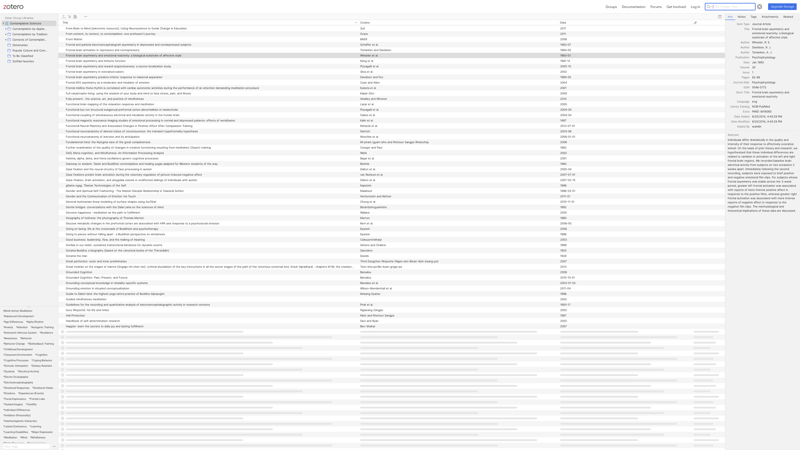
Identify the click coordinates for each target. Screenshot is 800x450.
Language (743, 101)
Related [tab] (788, 16)
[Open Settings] (759, 6)
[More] (85, 16)
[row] (391, 22)
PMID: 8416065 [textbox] (762, 111)
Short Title (743, 92)
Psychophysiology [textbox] (763, 57)
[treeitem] (29, 23)
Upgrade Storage (782, 6)
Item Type (743, 24)
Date (747, 62)
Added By (743, 126)
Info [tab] (730, 16)
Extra (746, 111)
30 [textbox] (753, 67)
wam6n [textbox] (756, 126)
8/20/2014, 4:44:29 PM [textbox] (767, 116)
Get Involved (676, 7)
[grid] (391, 235)
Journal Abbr (741, 82)
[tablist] (762, 17)
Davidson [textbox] (758, 47)
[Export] (63, 16)
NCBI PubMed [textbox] (761, 106)
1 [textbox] (752, 72)
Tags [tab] (754, 16)
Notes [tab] (742, 16)
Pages (746, 77)
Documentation (633, 7)
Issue (746, 72)
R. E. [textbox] (767, 42)
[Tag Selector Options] (54, 446)
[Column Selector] (719, 16)
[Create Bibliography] (75, 16)
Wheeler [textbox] (757, 42)
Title (747, 29)
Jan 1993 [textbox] (758, 62)
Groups (611, 7)
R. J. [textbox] (768, 47)
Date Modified (740, 121)
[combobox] (775, 24)
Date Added (742, 116)
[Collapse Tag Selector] (29, 307)
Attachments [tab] (770, 16)
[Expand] (6, 28)
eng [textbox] (754, 101)
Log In (695, 7)
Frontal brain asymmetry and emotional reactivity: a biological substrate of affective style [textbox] (773, 33)
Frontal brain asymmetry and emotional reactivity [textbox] (771, 94)
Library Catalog (740, 106)
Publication (742, 57)
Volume (745, 67)
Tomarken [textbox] (758, 52)
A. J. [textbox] (769, 52)
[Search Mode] (709, 6)
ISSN (747, 87)
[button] (18, 311)
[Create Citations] (69, 16)
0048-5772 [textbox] (759, 87)
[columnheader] (208, 22)
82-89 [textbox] (756, 77)
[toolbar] (391, 17)
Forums (656, 7)
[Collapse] (3, 23)
